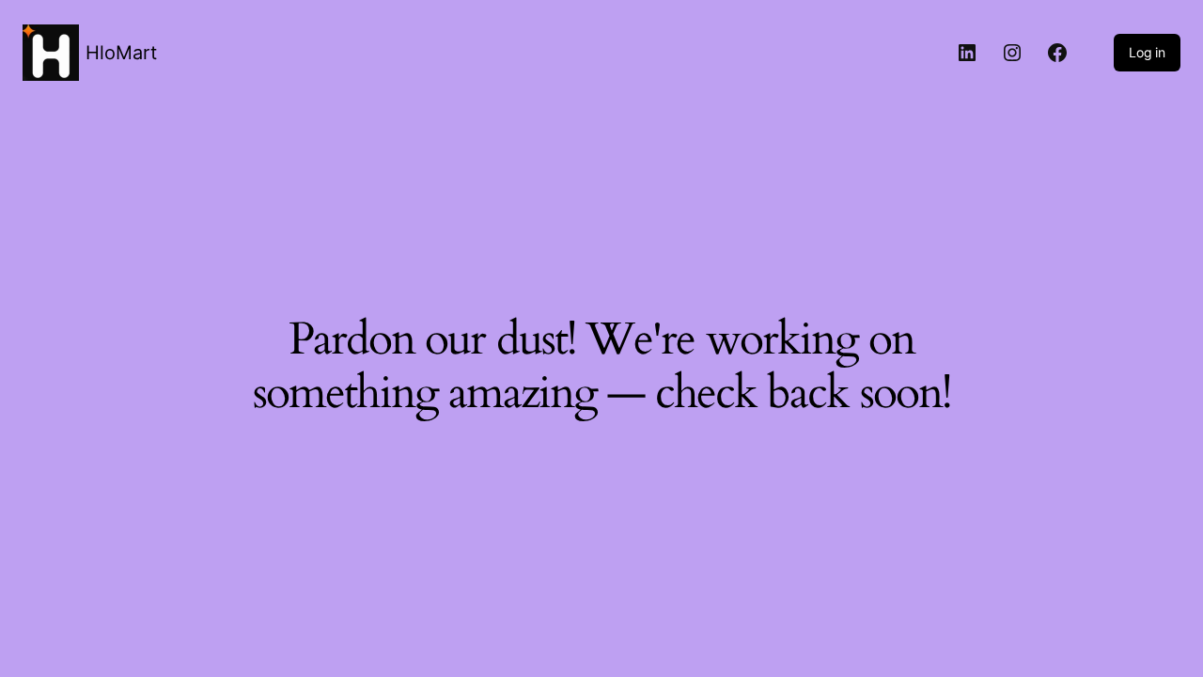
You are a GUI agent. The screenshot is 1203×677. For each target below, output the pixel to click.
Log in (1147, 52)
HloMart (121, 52)
